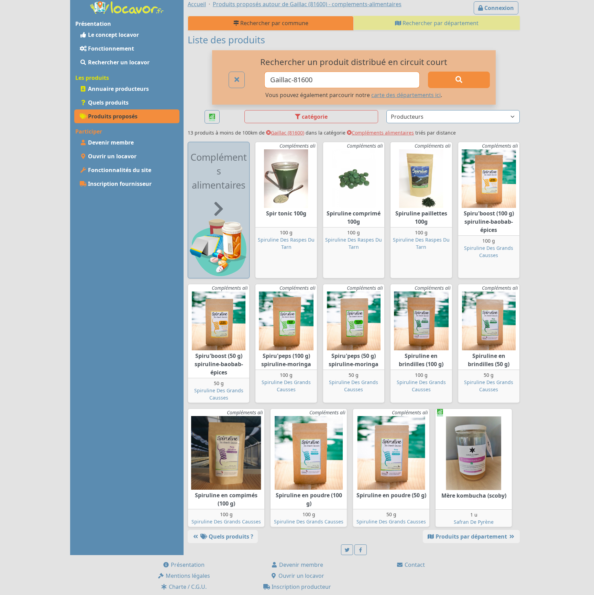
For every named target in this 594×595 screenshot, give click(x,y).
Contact (414, 565)
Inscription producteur (300, 587)
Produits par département (471, 536)
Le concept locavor (113, 35)
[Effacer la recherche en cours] (237, 80)
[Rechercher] (459, 80)
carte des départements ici (406, 95)
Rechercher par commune (273, 23)
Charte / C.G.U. (187, 587)
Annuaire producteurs (118, 89)
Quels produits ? (230, 536)
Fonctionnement (110, 48)
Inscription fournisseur (119, 184)
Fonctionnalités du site (119, 170)
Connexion (498, 8)
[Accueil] (127, 7)
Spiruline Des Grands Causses (226, 521)
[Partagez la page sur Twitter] (347, 549)
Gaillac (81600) (287, 132)
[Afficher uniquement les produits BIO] (212, 117)
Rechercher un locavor (118, 62)
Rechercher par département (439, 23)
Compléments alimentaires (383, 132)
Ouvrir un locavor (111, 156)
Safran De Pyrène (474, 522)
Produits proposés (112, 116)
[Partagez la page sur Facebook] (360, 549)
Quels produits (108, 102)
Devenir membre (110, 142)
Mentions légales (187, 576)
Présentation (187, 565)
